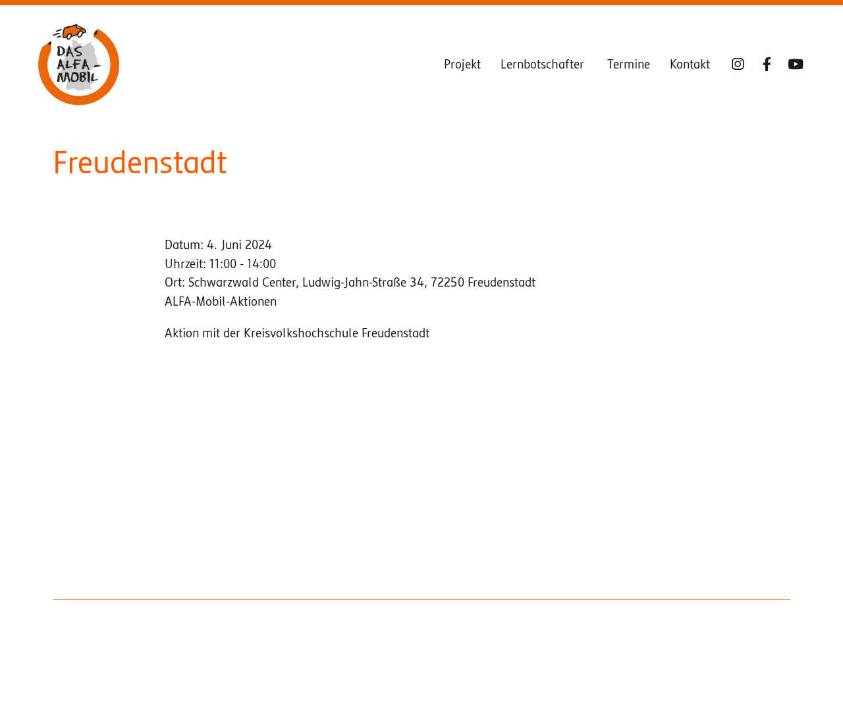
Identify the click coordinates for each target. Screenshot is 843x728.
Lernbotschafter (544, 64)
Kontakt (690, 64)
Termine (628, 64)
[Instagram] (737, 64)
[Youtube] (795, 64)
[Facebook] (766, 64)
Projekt (462, 64)
